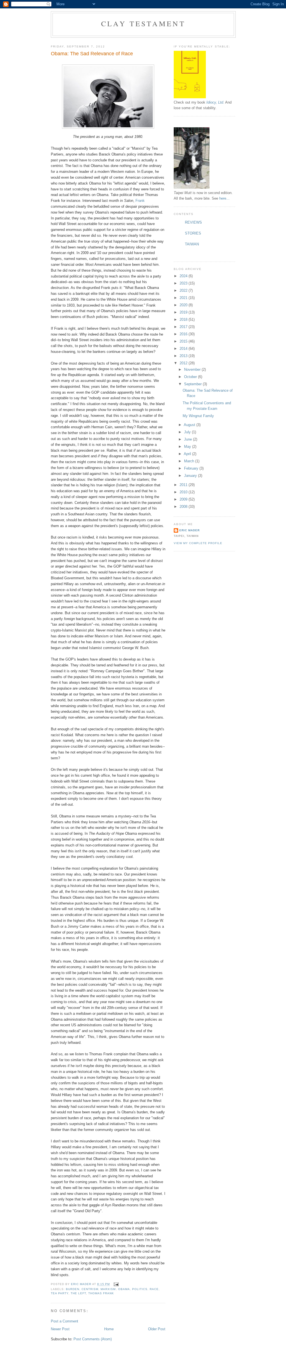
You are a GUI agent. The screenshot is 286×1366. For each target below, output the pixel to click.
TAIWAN (192, 244)
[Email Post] (116, 1284)
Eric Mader (189, 530)
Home (109, 1329)
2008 (184, 506)
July (188, 432)
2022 (184, 290)
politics (139, 1289)
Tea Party (59, 1293)
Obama (124, 1289)
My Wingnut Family (198, 416)
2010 (184, 492)
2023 (184, 283)
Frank (139, 200)
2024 (184, 276)
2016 (184, 334)
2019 (184, 312)
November (193, 369)
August (190, 425)
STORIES (193, 233)
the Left (78, 1293)
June (188, 439)
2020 (184, 305)
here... (224, 198)
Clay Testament (143, 23)
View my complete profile (198, 543)
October (191, 377)
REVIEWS (193, 222)
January (191, 475)
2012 (184, 363)
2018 (184, 319)
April (188, 454)
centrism (90, 1289)
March (189, 461)
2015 (184, 341)
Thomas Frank (101, 1293)
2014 (184, 348)
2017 (184, 327)
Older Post (156, 1329)
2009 (184, 499)
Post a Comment (64, 1321)
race (154, 1289)
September (193, 384)
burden (72, 1289)
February (191, 468)
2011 (184, 485)
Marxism (108, 1289)
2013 (184, 356)
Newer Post (60, 1329)
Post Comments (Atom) (92, 1339)
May (188, 446)
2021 (184, 298)
